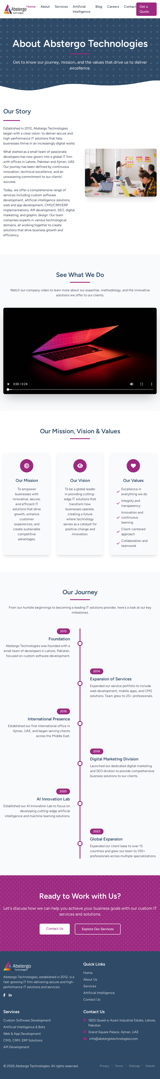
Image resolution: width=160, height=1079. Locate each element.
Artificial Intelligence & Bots (24, 1027)
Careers (113, 7)
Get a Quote (144, 9)
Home (31, 7)
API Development (16, 1047)
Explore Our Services (98, 929)
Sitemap (134, 1066)
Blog (98, 7)
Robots (150, 1066)
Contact (130, 7)
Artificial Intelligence (81, 9)
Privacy (104, 1066)
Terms (119, 1066)
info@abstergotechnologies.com (113, 1039)
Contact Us (54, 929)
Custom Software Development (27, 1020)
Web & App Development (22, 1034)
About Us (90, 979)
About (45, 7)
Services (61, 7)
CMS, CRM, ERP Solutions (22, 1040)
